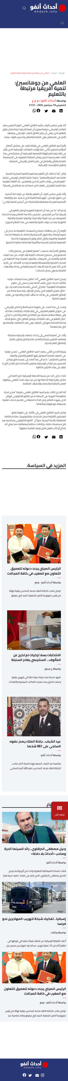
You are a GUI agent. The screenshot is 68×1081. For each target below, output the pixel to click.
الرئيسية (62, 73)
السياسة (54, 73)
